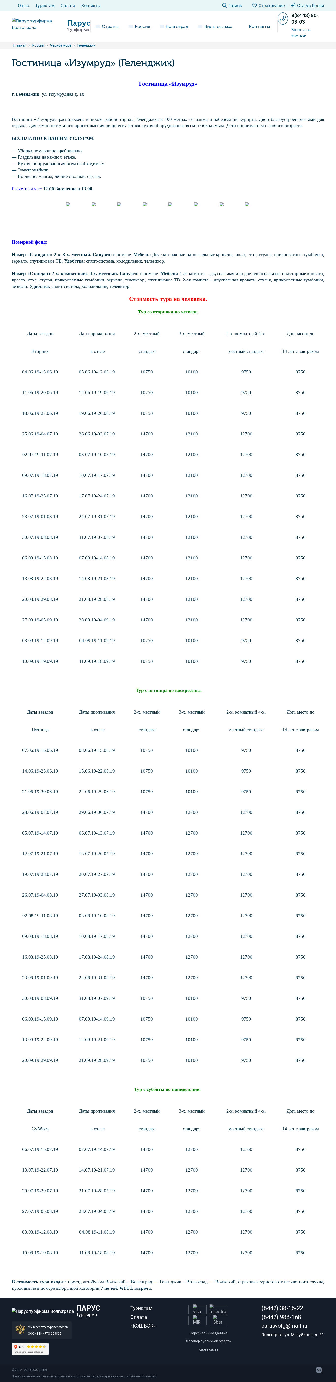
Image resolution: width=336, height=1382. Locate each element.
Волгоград (177, 26)
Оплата (68, 5)
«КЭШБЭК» (143, 1326)
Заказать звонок (300, 33)
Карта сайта (208, 1349)
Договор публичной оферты (208, 1341)
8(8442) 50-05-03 (305, 19)
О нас (23, 5)
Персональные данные (208, 1333)
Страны (110, 26)
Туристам (45, 5)
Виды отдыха (218, 26)
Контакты (91, 5)
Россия (142, 26)
